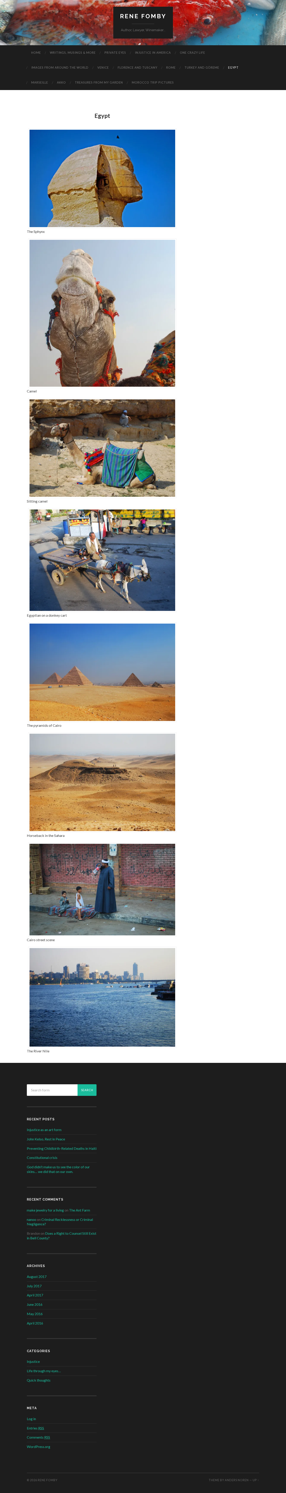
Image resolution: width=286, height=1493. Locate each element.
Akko (61, 82)
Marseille (39, 82)
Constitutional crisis (42, 1157)
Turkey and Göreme (202, 67)
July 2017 (34, 1286)
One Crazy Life (192, 52)
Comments (38, 1437)
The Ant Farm (79, 1210)
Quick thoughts (38, 1380)
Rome (171, 67)
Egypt (233, 67)
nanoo (31, 1219)
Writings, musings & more (73, 52)
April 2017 (35, 1295)
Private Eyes (115, 52)
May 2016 (35, 1314)
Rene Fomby (143, 16)
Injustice (33, 1361)
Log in (31, 1419)
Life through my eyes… (44, 1371)
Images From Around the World (59, 67)
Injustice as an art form (44, 1129)
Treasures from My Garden (99, 82)
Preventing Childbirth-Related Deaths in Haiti (62, 1148)
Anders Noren (237, 1480)
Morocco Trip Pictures (153, 82)
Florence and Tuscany (137, 67)
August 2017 (36, 1276)
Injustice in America (153, 52)
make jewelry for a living (45, 1210)
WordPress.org (38, 1446)
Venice (103, 67)
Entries (35, 1428)
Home (36, 52)
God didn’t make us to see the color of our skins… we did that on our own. (58, 1169)
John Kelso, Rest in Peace (46, 1139)
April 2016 (35, 1323)
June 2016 (34, 1304)
